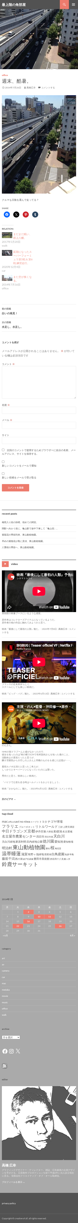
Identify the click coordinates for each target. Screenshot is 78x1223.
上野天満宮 (68, 826)
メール (7, 419)
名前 (6, 404)
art (3, 958)
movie (5, 996)
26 (60, 926)
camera (5, 970)
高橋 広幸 (9, 1165)
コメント (8, 364)
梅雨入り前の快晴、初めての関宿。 (20, 522)
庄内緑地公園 (34, 841)
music (5, 1002)
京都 (31, 831)
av (3, 964)
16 (28, 921)
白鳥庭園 (57, 854)
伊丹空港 (40, 831)
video (14, 563)
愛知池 (59, 841)
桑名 (48, 848)
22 (17, 926)
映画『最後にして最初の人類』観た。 (21, 629)
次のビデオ (9, 799)
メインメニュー (73, 4)
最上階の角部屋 (14, 4)
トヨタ (43, 821)
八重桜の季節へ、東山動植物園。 (19, 547)
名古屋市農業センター (19, 836)
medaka (6, 989)
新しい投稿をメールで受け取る (19, 477)
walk (4, 1014)
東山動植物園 (28, 847)
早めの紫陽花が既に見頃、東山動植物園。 (23, 541)
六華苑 (49, 831)
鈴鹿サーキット (20, 864)
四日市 (40, 836)
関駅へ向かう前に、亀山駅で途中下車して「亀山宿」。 (30, 528)
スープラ (34, 822)
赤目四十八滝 (57, 858)
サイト (5, 435)
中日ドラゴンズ (14, 831)
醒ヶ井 (67, 859)
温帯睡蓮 (11, 853)
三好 (60, 826)
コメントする (48, 87)
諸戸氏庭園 (28, 859)
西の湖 (19, 858)
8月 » (72, 935)
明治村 (7, 848)
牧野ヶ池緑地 (36, 854)
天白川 (59, 836)
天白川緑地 (8, 841)
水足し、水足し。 (12, 324)
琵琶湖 (47, 854)
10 (39, 916)
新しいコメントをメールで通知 (19, 465)
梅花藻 (58, 848)
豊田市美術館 (42, 858)
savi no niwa (22, 821)
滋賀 (24, 854)
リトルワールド (46, 826)
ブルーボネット (27, 826)
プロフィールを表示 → (13, 1182)
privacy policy (9, 1203)
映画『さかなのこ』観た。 (15, 788)
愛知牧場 (68, 841)
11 (49, 916)
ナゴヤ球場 (55, 821)
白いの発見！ (10, 311)
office (5, 75)
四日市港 (49, 836)
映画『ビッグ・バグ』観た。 (16, 693)
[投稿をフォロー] (4, 1065)
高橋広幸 (31, 87)
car (3, 977)
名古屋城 (67, 831)
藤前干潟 (8, 859)
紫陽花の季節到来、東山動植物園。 (20, 534)
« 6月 (5, 935)
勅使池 (58, 831)
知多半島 (69, 854)
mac (5, 821)
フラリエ (10, 826)
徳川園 (48, 841)
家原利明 (21, 841)
